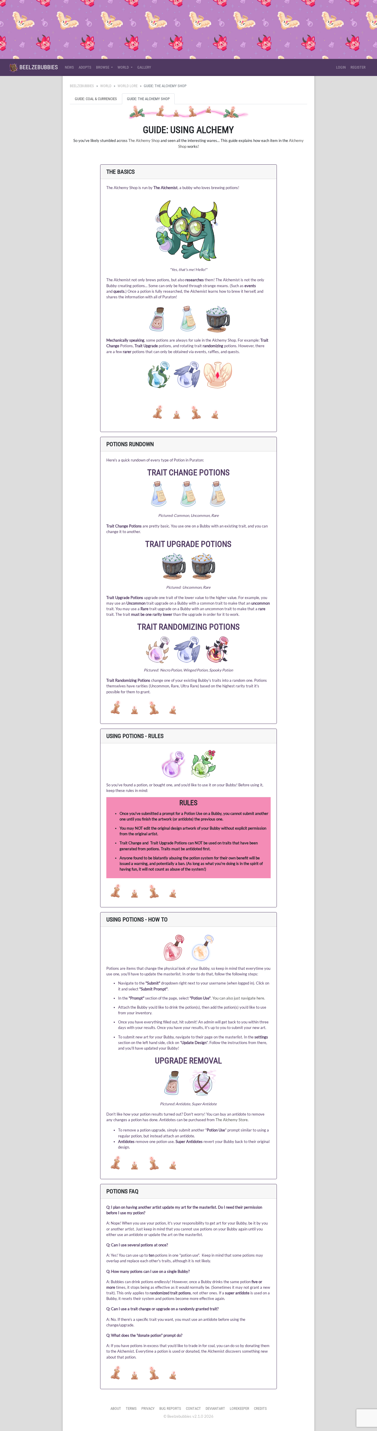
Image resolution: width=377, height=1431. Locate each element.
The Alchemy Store (232, 1119)
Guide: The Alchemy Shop (148, 99)
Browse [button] (103, 67)
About (115, 1408)
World (105, 86)
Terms (131, 1408)
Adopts (85, 67)
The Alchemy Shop (144, 140)
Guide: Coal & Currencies (96, 99)
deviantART (215, 1408)
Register (358, 67)
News (69, 67)
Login (341, 67)
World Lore (128, 86)
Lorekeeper (239, 1408)
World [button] (124, 67)
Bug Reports (170, 1408)
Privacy (148, 1408)
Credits (260, 1408)
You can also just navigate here (238, 998)
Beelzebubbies (38, 67)
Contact (193, 1408)
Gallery (144, 67)
